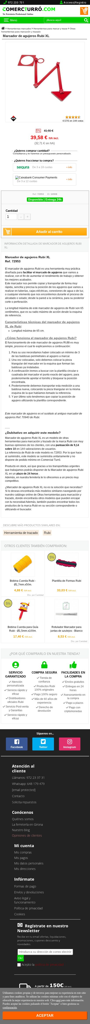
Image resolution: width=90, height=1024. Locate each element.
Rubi (47, 533)
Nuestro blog (21, 830)
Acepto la (42, 965)
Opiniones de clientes (27, 835)
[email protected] (23, 790)
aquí (58, 1000)
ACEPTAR (45, 1015)
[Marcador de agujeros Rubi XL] (45, 113)
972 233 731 (16, 2)
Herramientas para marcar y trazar (50, 28)
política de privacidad (49, 964)
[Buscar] (86, 20)
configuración (10, 1007)
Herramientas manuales (19, 28)
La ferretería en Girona (27, 824)
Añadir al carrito (49, 231)
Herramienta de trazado (21, 533)
